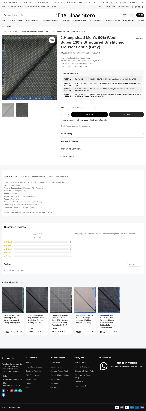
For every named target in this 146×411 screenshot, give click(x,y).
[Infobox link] (29, 7)
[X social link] (7, 390)
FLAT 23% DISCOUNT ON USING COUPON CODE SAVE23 (80, 2)
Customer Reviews (33, 371)
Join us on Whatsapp (127, 363)
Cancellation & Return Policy (83, 376)
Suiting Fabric (13, 31)
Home (4, 31)
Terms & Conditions (82, 367)
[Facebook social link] (132, 7)
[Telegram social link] (3, 395)
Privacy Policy (80, 363)
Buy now (126, 114)
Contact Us (79, 382)
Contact (29, 383)
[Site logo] (76, 15)
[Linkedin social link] (16, 390)
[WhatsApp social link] (20, 390)
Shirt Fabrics (55, 363)
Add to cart (89, 114)
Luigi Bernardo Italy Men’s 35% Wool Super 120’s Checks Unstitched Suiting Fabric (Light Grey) (60, 320)
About (28, 363)
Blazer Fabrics (55, 379)
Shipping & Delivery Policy (85, 371)
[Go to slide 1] (28, 98)
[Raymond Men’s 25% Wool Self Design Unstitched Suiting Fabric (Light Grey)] (85, 300)
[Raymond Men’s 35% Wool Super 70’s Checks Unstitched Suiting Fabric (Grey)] (13, 300)
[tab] (10, 175)
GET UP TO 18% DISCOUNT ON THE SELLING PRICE (33, 2)
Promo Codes (31, 379)
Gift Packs (54, 388)
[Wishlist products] (124, 15)
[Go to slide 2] (30, 98)
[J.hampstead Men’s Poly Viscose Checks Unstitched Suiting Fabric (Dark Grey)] (37, 300)
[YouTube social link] (139, 7)
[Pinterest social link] (142, 7)
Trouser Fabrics (56, 367)
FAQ (28, 388)
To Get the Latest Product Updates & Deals (127, 367)
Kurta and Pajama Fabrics (60, 375)
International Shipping (34, 367)
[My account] (131, 15)
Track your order (81, 386)
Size (62, 107)
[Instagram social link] (135, 7)
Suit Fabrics (54, 383)
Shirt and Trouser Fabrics (59, 371)
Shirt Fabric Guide (33, 375)
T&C (134, 79)
